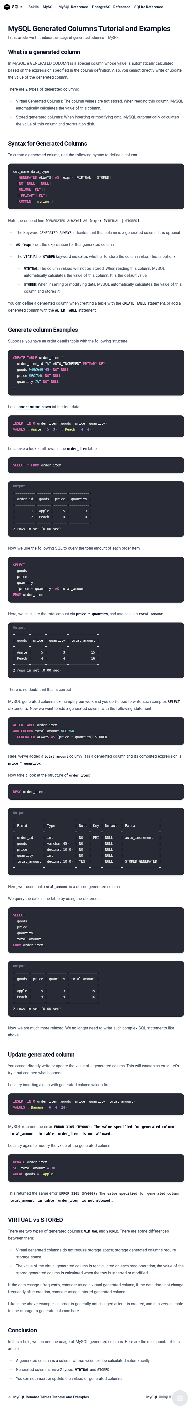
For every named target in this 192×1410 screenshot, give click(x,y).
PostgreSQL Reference (111, 7)
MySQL (48, 7)
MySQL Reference (73, 7)
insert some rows (34, 406)
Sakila (33, 7)
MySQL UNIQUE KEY (165, 1397)
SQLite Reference (148, 7)
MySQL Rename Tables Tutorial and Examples (48, 1397)
